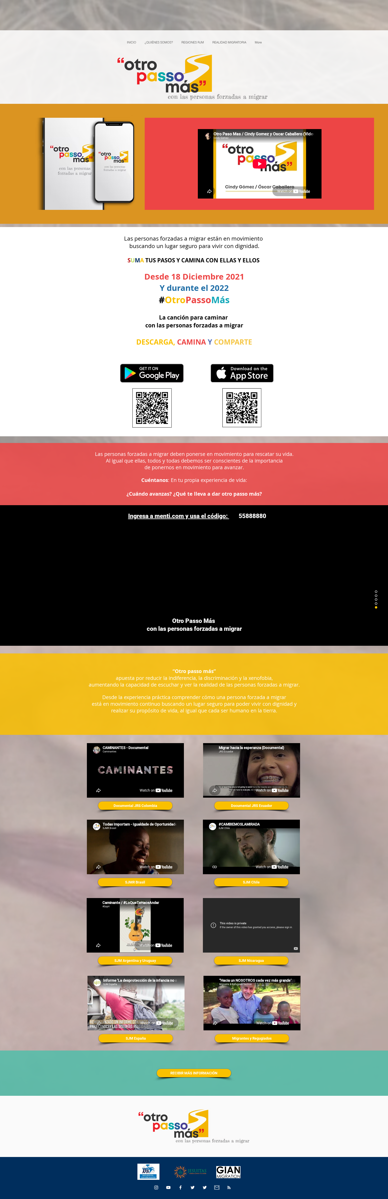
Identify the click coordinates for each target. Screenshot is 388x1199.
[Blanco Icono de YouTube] (168, 1187)
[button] (194, 1073)
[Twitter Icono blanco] (192, 1187)
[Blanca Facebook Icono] (180, 1187)
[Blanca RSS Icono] (229, 1187)
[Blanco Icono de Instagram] (156, 1187)
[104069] (216, 1187)
